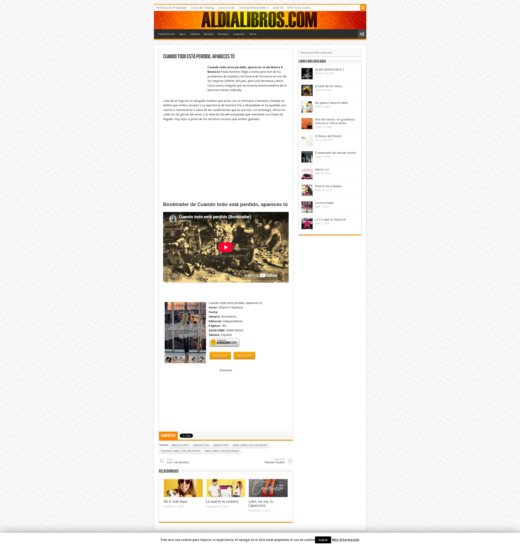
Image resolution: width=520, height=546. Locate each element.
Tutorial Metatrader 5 (254, 8)
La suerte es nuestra (222, 501)
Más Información (345, 540)
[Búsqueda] (363, 8)
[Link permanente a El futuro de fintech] (307, 140)
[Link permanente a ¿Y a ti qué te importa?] (307, 223)
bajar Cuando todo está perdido (250, 445)
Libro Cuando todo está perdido (222, 451)
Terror (253, 34)
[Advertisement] (183, 75)
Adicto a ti (322, 169)
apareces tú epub (180, 445)
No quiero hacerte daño (331, 103)
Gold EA (278, 8)
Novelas (208, 34)
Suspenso (239, 34)
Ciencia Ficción (166, 34)
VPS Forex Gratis (299, 8)
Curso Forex (226, 8)
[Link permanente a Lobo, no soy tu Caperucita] (268, 488)
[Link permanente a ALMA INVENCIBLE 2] (307, 73)
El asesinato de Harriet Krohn (335, 153)
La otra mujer (324, 203)
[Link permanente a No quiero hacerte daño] (307, 107)
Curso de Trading (202, 8)
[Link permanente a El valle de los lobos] (307, 90)
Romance (223, 34)
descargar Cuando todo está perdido (180, 451)
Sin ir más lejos (175, 501)
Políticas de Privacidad (171, 8)
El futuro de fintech (328, 136)
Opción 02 (220, 355)
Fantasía (195, 34)
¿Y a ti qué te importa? (330, 219)
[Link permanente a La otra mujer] (307, 207)
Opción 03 (244, 355)
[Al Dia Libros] (260, 20)
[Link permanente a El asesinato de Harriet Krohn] (307, 157)
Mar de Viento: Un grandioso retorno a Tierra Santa (335, 121)
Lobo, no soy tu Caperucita (260, 503)
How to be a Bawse (328, 186)
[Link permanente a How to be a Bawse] (307, 190)
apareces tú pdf (201, 445)
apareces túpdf (221, 445)
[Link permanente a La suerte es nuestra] (225, 488)
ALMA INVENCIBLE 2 (329, 69)
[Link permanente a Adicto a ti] (307, 173)
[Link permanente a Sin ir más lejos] (183, 488)
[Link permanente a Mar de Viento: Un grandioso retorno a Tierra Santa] (307, 123)
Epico (182, 34)
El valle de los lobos (328, 86)
